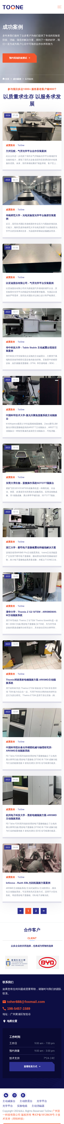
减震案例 (10, 145)
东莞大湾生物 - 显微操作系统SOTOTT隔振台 (30, 483)
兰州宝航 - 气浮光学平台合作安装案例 (26, 151)
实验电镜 (22, 1105)
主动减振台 (9, 1101)
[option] (16, 962)
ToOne (21, 145)
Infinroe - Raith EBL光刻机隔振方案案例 (28, 882)
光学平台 (42, 1101)
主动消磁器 (38, 1105)
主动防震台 (26, 1101)
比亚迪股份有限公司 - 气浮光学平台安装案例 (30, 283)
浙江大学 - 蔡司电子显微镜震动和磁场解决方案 (31, 547)
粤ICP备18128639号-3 (44, 1114)
